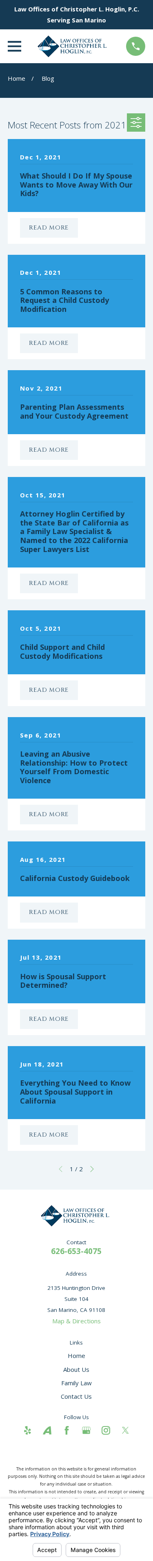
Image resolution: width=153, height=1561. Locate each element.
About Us (76, 1369)
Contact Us (76, 1396)
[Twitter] (125, 1430)
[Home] (74, 46)
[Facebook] (66, 1430)
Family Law (76, 1383)
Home (76, 1355)
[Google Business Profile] (86, 1430)
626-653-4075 (76, 1251)
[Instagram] (106, 1430)
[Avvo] (47, 1430)
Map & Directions (76, 1321)
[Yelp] (27, 1430)
